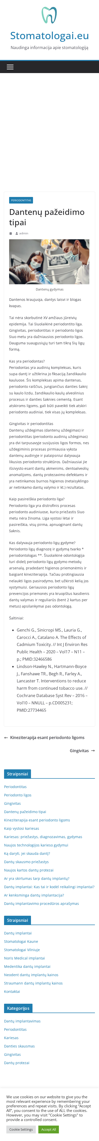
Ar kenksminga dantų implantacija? (34, 895)
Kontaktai (12, 991)
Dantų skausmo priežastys (26, 861)
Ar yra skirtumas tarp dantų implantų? (36, 878)
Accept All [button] (48, 1129)
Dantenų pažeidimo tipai (25, 811)
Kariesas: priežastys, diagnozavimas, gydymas (43, 836)
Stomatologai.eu (49, 35)
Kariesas (11, 1037)
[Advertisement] (49, 140)
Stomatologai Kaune (21, 941)
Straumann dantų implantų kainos (33, 983)
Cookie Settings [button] (21, 1129)
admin (23, 233)
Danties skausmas (19, 1046)
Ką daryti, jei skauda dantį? (27, 853)
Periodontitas (21, 200)
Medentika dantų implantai (27, 966)
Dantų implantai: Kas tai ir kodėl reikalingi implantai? (49, 886)
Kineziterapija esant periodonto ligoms (47, 737)
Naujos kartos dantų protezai (29, 870)
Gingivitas (79, 750)
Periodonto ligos (17, 795)
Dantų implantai (18, 933)
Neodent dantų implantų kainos (31, 974)
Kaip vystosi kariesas (21, 828)
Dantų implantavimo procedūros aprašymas (41, 903)
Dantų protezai (16, 1062)
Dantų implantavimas (22, 1021)
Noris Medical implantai (24, 958)
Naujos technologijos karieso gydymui (36, 845)
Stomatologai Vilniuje (22, 949)
